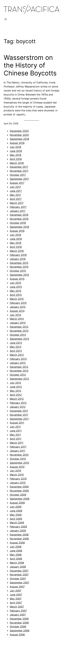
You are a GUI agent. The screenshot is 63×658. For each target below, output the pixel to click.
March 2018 (17, 163)
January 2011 (17, 450)
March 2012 (17, 398)
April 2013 (16, 350)
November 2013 (19, 330)
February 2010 (18, 478)
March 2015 (17, 298)
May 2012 (15, 390)
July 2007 (15, 590)
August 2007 (17, 586)
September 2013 (19, 338)
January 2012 (18, 406)
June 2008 (16, 550)
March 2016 (17, 250)
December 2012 (19, 366)
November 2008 (19, 538)
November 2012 (19, 370)
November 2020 (19, 134)
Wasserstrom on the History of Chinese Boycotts (30, 65)
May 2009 (16, 514)
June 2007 (16, 594)
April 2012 (16, 394)
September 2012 (19, 378)
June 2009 (16, 510)
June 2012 (16, 386)
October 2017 (18, 174)
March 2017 (17, 202)
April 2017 (16, 198)
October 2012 (18, 374)
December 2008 (19, 534)
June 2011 (16, 430)
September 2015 (19, 274)
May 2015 (15, 290)
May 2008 (16, 554)
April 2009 (16, 518)
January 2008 (18, 566)
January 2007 (18, 614)
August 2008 (17, 542)
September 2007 (19, 582)
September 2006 (19, 630)
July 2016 (15, 234)
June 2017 (16, 190)
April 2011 (15, 438)
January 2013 (18, 362)
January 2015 (18, 306)
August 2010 (17, 466)
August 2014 (17, 310)
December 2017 (19, 166)
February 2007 (18, 610)
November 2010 (19, 454)
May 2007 (15, 598)
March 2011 (16, 442)
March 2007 (17, 606)
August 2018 (17, 142)
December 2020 (19, 130)
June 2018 (16, 151)
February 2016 (18, 254)
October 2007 (18, 578)
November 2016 (19, 218)
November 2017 (19, 170)
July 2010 (15, 470)
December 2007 (19, 570)
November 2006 (19, 622)
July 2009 (15, 506)
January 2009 (18, 530)
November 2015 (19, 266)
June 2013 (16, 342)
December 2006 (19, 618)
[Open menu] (5, 19)
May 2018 (15, 155)
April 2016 (16, 246)
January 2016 (18, 258)
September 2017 (19, 178)
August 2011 (17, 422)
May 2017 (15, 194)
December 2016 (19, 214)
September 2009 (19, 498)
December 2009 (19, 486)
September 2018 (19, 138)
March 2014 (17, 318)
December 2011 (19, 410)
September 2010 (19, 462)
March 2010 (17, 474)
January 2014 (18, 322)
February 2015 (18, 302)
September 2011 (19, 418)
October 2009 (18, 494)
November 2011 (19, 414)
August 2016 (17, 230)
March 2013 (17, 354)
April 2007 (16, 602)
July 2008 (15, 546)
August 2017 (17, 182)
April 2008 (16, 558)
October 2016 (18, 222)
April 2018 (16, 159)
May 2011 (15, 434)
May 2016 (15, 242)
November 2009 (19, 490)
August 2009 (17, 502)
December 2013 (19, 326)
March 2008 (17, 562)
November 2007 (19, 574)
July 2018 (15, 147)
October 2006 (18, 626)
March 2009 (17, 522)
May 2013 (15, 346)
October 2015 (18, 270)
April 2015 (16, 294)
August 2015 (17, 278)
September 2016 (19, 226)
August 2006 (17, 634)
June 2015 (16, 286)
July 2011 (15, 426)
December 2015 (19, 262)
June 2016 (16, 238)
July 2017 (15, 186)
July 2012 (15, 382)
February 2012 (18, 402)
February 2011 (18, 446)
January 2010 (18, 482)
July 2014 (15, 314)
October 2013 (18, 334)
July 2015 (15, 282)
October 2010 (18, 458)
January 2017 (17, 210)
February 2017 (18, 206)
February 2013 (18, 358)
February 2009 (18, 526)
